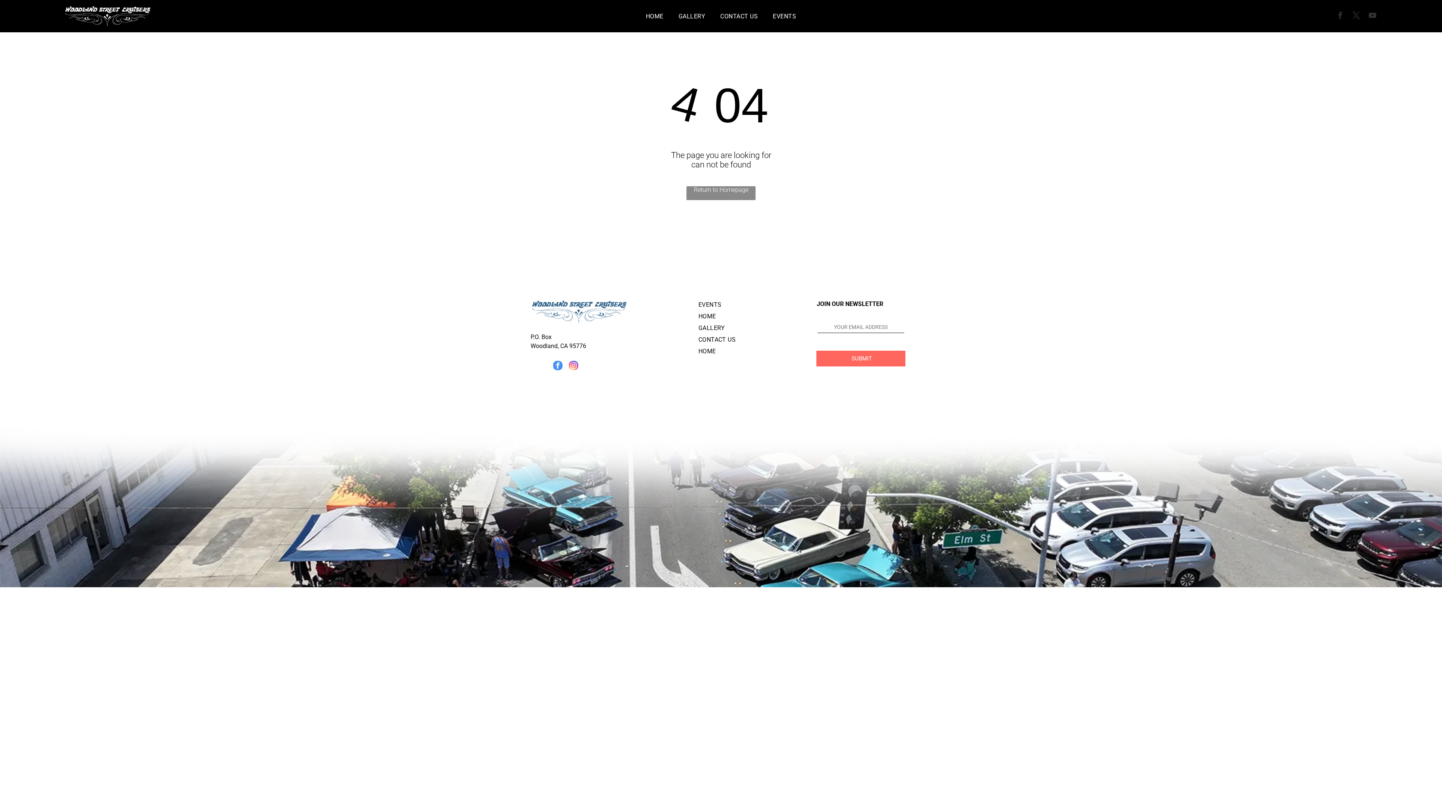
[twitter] (1356, 16)
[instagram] (573, 366)
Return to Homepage (721, 189)
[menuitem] (654, 16)
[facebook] (1340, 16)
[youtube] (1372, 16)
